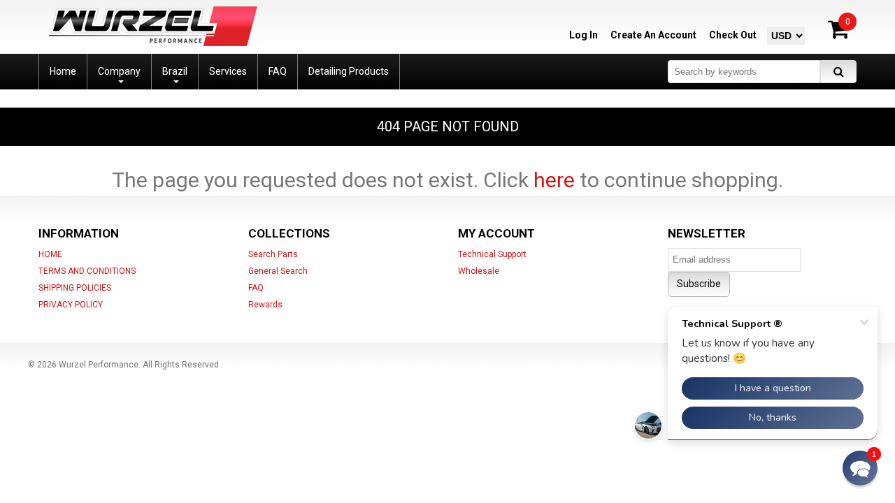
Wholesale (478, 271)
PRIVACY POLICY (70, 304)
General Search (278, 271)
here (554, 180)
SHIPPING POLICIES (74, 288)
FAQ (256, 288)
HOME (50, 254)
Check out (733, 35)
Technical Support (492, 254)
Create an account (653, 35)
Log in (583, 35)
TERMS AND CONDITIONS (87, 271)
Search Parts (273, 254)
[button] (860, 468)
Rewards (265, 304)
